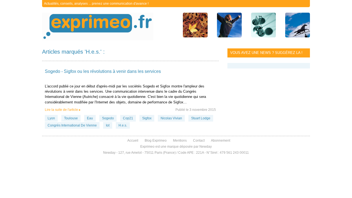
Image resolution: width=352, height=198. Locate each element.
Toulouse (71, 118)
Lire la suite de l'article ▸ (63, 110)
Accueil (132, 140)
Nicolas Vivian (171, 118)
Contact (199, 140)
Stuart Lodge (200, 118)
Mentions (180, 140)
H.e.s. (123, 125)
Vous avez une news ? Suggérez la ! (266, 53)
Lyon (51, 118)
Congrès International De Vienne (72, 125)
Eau (90, 118)
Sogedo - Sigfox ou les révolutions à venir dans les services (103, 71)
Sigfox (147, 118)
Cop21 (128, 118)
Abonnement (220, 140)
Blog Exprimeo (156, 140)
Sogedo (108, 118)
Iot (107, 125)
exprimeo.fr (97, 26)
